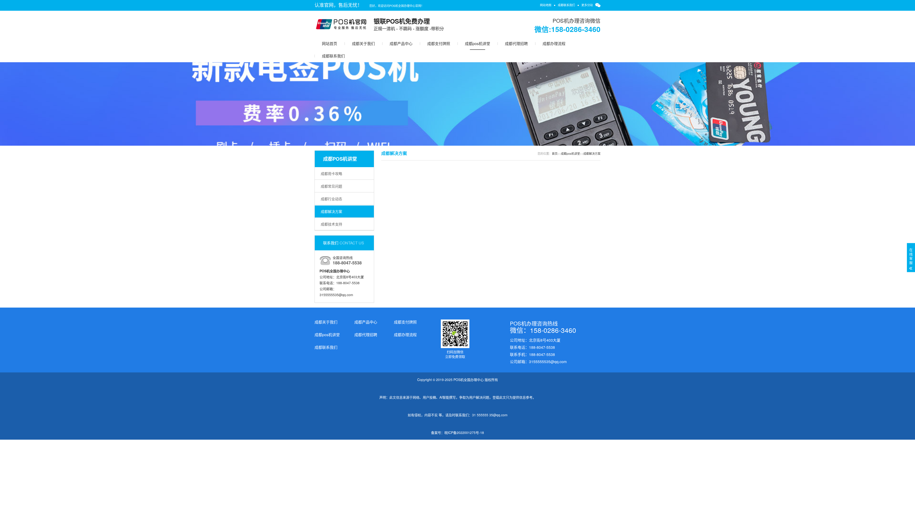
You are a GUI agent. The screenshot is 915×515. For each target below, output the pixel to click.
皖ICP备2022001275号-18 (464, 432)
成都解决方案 (331, 211)
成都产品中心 (401, 43)
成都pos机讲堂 (477, 43)
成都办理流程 (554, 43)
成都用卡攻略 (331, 173)
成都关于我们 (363, 43)
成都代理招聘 (516, 43)
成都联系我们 (566, 5)
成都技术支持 (331, 224)
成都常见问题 (331, 186)
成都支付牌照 (438, 43)
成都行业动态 (331, 198)
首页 (555, 153)
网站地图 (545, 5)
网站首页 (329, 43)
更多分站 (587, 5)
